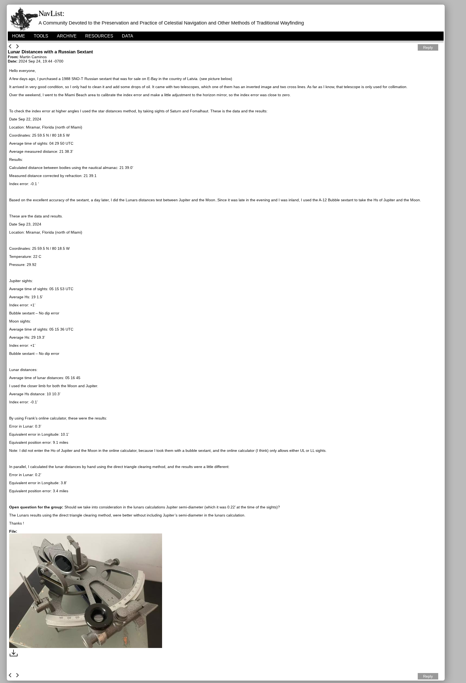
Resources (99, 36)
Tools (41, 36)
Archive (67, 36)
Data (127, 36)
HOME (18, 36)
